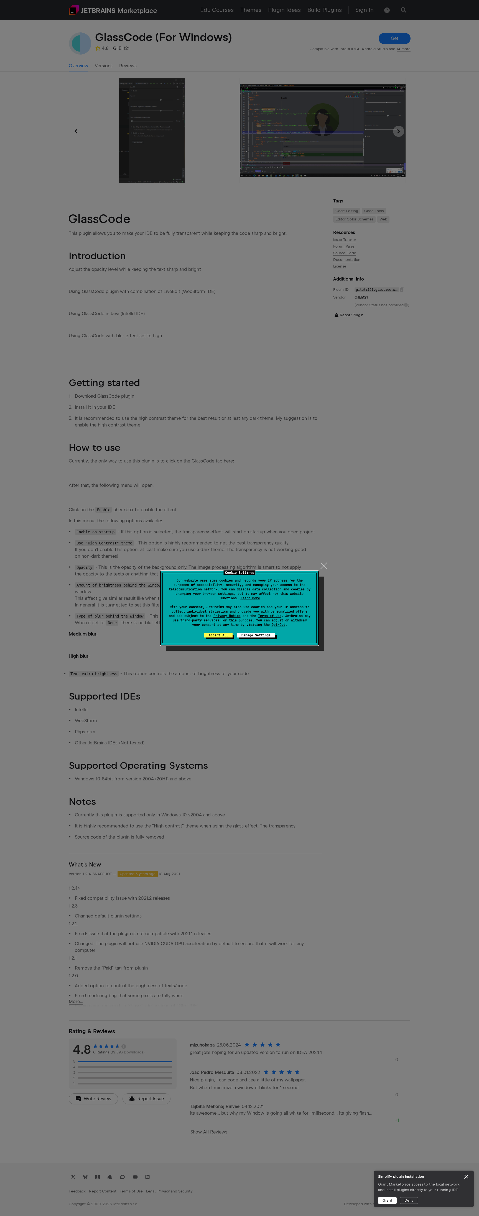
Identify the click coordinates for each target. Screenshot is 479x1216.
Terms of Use (269, 616)
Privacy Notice (227, 616)
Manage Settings (256, 635)
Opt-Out (278, 625)
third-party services (199, 620)
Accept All (218, 635)
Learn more (250, 598)
